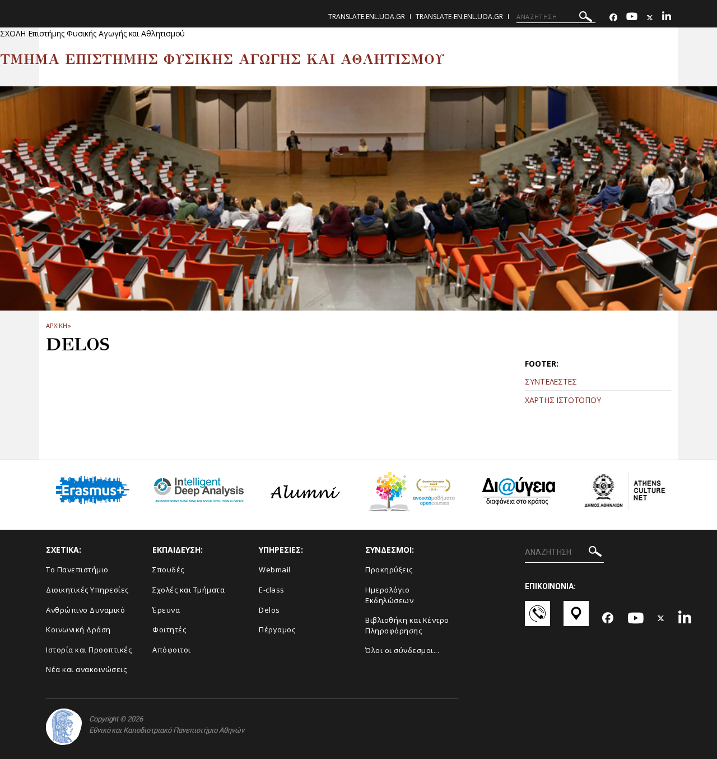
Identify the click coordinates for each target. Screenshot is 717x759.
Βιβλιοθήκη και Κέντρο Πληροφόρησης (407, 625)
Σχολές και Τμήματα (188, 590)
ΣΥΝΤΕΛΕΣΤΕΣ (551, 381)
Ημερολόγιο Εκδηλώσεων (389, 595)
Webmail (275, 569)
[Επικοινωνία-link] (537, 619)
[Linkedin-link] (666, 17)
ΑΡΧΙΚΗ (56, 325)
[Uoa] (64, 727)
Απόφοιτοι (171, 650)
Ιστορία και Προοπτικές (89, 650)
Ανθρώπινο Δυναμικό (85, 610)
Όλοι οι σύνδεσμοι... (402, 650)
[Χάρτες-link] (576, 619)
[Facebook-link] (613, 17)
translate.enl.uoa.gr (366, 16)
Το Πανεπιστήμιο (77, 569)
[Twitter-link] (649, 17)
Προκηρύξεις (389, 569)
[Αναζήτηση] (585, 18)
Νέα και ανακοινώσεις (86, 669)
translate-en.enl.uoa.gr (459, 16)
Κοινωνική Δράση (78, 629)
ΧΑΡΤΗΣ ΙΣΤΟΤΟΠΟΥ (562, 400)
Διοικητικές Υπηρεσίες (87, 590)
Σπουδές (168, 569)
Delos (269, 610)
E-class (272, 590)
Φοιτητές (169, 629)
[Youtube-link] (631, 17)
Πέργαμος (277, 629)
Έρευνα (166, 610)
